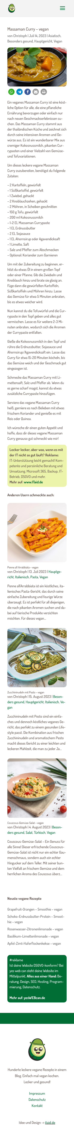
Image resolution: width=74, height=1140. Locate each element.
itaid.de (50, 1122)
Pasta (34, 576)
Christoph (20, 35)
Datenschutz (37, 1099)
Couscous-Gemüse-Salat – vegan (25, 823)
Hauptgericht (43, 41)
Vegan (58, 41)
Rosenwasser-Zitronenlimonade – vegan (35, 929)
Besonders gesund (20, 41)
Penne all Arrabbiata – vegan (22, 567)
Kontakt (37, 1105)
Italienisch (22, 576)
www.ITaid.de (33, 482)
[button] (11, 92)
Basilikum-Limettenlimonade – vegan (33, 936)
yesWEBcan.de (34, 997)
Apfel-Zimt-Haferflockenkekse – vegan (34, 943)
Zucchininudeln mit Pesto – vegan (25, 692)
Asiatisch (54, 35)
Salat (29, 832)
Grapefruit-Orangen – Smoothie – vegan (34, 909)
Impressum (37, 1093)
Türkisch (39, 832)
